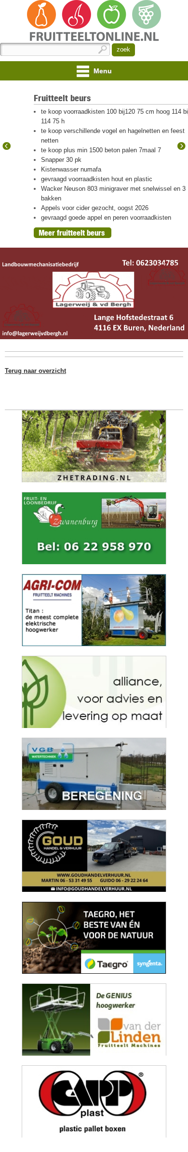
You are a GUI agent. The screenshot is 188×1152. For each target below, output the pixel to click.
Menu (102, 71)
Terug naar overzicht (35, 370)
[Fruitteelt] (94, 21)
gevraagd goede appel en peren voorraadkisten (106, 217)
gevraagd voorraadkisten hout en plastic (96, 179)
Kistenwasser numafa (71, 169)
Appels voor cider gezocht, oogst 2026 (94, 208)
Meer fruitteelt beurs (72, 233)
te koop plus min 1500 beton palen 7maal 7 (101, 150)
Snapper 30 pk (61, 159)
